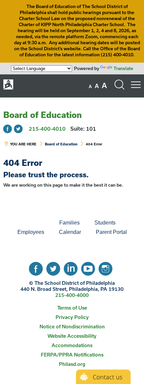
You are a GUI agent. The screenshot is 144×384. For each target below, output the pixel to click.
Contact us (107, 377)
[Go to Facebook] (7, 129)
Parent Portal (111, 232)
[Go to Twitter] (18, 129)
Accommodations (72, 345)
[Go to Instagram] (105, 267)
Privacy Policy (72, 317)
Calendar (70, 232)
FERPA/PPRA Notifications (72, 355)
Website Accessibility (72, 336)
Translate (123, 68)
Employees (30, 232)
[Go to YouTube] (88, 267)
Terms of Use (72, 308)
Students (105, 223)
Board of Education (42, 115)
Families (69, 223)
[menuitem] (29, 223)
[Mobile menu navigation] (136, 84)
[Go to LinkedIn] (70, 267)
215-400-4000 (72, 295)
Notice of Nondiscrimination (72, 326)
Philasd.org (72, 364)
